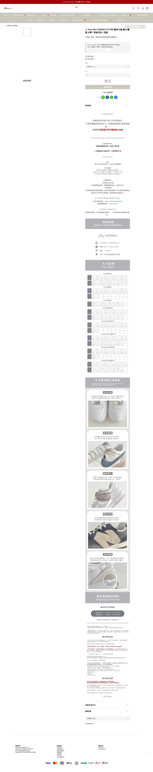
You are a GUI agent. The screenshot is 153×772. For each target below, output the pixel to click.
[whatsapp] (111, 97)
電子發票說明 (60, 757)
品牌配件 (63, 20)
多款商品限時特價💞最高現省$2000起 (25, 15)
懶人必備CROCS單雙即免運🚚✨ (102, 20)
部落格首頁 (120, 20)
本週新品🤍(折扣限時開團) (108, 15)
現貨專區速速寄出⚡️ (143, 15)
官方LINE (100, 747)
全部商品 (9, 25)
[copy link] (115, 97)
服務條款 (59, 752)
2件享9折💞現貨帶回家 (49, 15)
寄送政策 (59, 747)
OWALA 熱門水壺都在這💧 (69, 15)
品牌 (30, 20)
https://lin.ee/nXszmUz (113, 201)
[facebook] (107, 97)
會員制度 (59, 754)
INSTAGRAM (102, 749)
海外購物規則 (60, 750)
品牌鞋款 (40, 20)
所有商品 (6, 15)
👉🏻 (104, 201)
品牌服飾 (52, 20)
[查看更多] (107, 50)
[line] (103, 97)
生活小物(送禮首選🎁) (79, 20)
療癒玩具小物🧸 (126, 15)
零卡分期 (59, 755)
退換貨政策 (60, 749)
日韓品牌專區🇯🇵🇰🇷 (88, 15)
